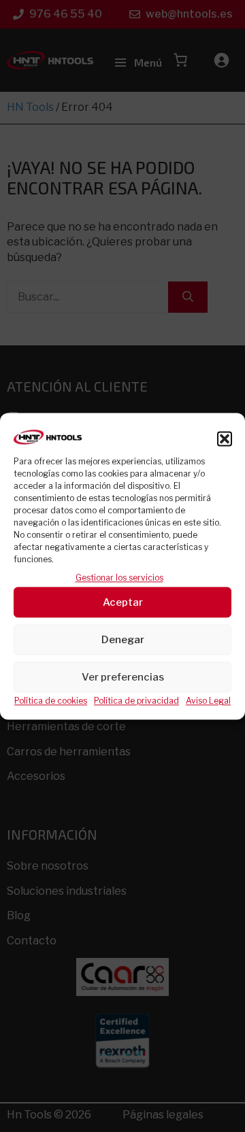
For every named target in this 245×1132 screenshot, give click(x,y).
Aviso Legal (208, 701)
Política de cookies (50, 701)
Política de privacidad (136, 701)
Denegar (122, 640)
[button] (224, 438)
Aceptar (123, 602)
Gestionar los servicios (119, 577)
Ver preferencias (123, 677)
